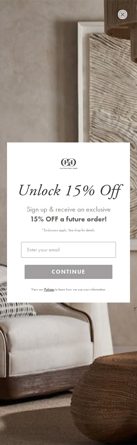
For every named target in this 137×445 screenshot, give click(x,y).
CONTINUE (68, 271)
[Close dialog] (122, 14)
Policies (49, 289)
